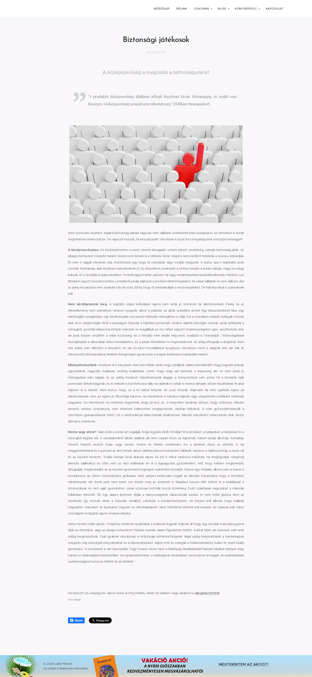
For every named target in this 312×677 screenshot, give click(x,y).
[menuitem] (163, 8)
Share (79, 620)
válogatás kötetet (206, 593)
